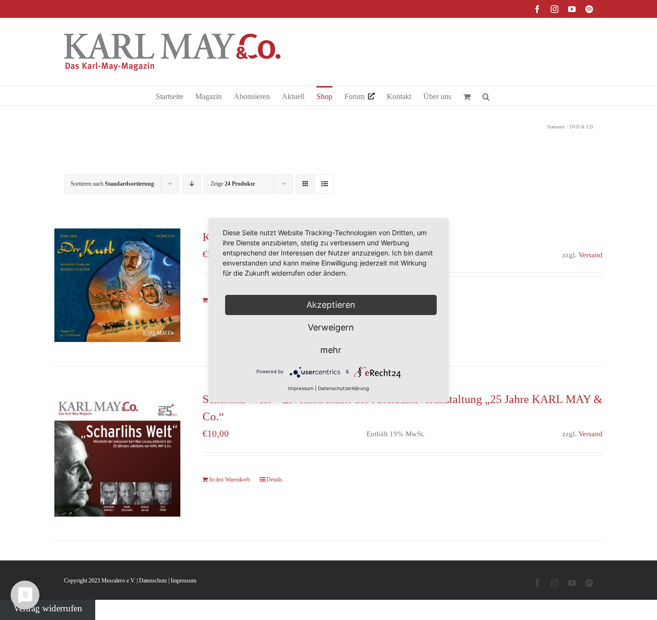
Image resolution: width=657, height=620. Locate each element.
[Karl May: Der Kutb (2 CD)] (117, 285)
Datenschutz (153, 580)
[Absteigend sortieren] (191, 184)
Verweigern (331, 327)
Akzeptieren (330, 305)
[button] (486, 95)
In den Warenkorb (229, 479)
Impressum (183, 580)
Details (274, 479)
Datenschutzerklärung (343, 388)
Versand (591, 255)
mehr (330, 350)
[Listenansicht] (324, 184)
